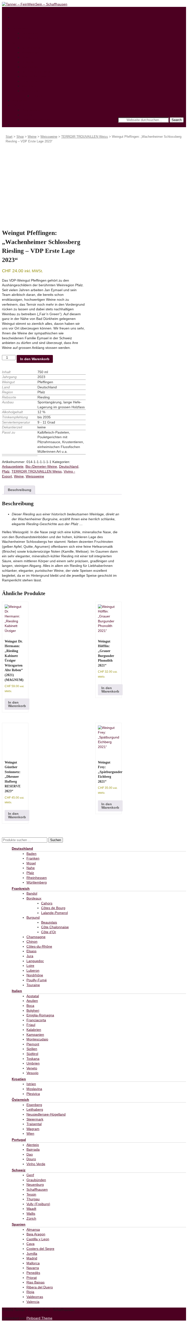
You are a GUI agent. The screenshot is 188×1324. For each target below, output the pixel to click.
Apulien (32, 1001)
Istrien (31, 1084)
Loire (30, 966)
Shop (16, 43)
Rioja (30, 1292)
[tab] (19, 490)
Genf (30, 1175)
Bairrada (33, 1149)
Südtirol (32, 1054)
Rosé (26, 57)
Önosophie (20, 28)
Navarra (32, 1268)
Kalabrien (33, 1030)
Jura (29, 956)
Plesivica (33, 1094)
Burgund (33, 917)
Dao (29, 1154)
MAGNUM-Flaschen (37, 76)
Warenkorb (30, 86)
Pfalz (6, 471)
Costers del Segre (40, 1249)
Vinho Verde (35, 1164)
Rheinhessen (36, 878)
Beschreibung (19, 490)
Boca (30, 1006)
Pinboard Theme (39, 1318)
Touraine (33, 985)
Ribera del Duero (39, 1287)
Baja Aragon (35, 1234)
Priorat (31, 1278)
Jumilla (31, 1254)
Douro (31, 1159)
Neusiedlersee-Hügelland (46, 1114)
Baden (31, 854)
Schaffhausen (37, 1189)
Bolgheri (32, 1010)
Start (9, 136)
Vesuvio (32, 1073)
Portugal (19, 1140)
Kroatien (19, 1079)
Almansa (33, 1229)
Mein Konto (30, 91)
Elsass (31, 951)
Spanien (18, 1224)
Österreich (20, 1100)
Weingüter (20, 100)
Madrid (31, 1258)
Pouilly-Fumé (36, 980)
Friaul (30, 1025)
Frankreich (21, 888)
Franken (32, 858)
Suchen (55, 840)
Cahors (46, 903)
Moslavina (34, 1089)
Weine (32, 136)
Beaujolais (49, 922)
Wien (30, 1133)
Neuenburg (35, 1185)
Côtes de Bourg (53, 908)
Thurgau (33, 1199)
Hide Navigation (41, 9)
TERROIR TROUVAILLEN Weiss (84, 136)
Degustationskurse (36, 120)
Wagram (32, 1129)
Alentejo (32, 1145)
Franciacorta (36, 1020)
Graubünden (36, 1180)
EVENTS (18, 105)
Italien (17, 991)
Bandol (31, 893)
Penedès (33, 1273)
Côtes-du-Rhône (39, 946)
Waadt (31, 1209)
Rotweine (29, 62)
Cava (30, 1244)
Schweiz (18, 1170)
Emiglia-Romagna (40, 1015)
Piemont (32, 1044)
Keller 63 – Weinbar (27, 124)
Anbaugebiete (13, 466)
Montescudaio (37, 1039)
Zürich (31, 1218)
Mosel (31, 863)
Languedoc (35, 961)
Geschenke (30, 81)
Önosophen (31, 38)
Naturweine (30, 67)
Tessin (31, 1194)
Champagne (36, 937)
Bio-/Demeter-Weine (37, 72)
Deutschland (68, 466)
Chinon (31, 941)
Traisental (34, 1124)
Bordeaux (33, 898)
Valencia (32, 1302)
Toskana (32, 1059)
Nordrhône (34, 975)
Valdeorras (34, 1297)
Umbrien (33, 1063)
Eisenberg (34, 1105)
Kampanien (35, 1035)
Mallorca (33, 1263)
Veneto (31, 1068)
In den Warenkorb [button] (17, 704)
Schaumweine (32, 48)
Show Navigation (15, 9)
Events (27, 115)
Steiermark (34, 1119)
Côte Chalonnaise (55, 927)
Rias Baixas (35, 1282)
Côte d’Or (48, 932)
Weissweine (31, 52)
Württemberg (36, 882)
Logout (36, 96)
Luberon (32, 970)
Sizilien (31, 1049)
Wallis (30, 1213)
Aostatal (32, 996)
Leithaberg (34, 1109)
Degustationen (33, 110)
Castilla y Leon (37, 1239)
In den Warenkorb (34, 359)
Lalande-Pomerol (54, 913)
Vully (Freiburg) (38, 1204)
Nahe (30, 868)
